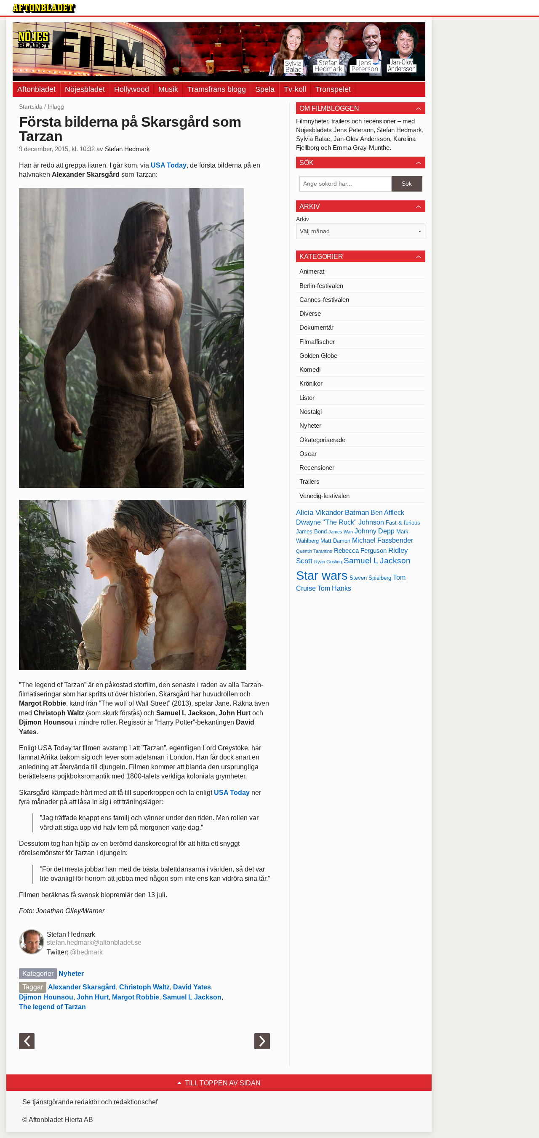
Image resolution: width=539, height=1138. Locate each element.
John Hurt (93, 997)
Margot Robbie (135, 997)
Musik (168, 89)
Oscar (308, 453)
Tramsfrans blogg (216, 89)
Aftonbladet (36, 89)
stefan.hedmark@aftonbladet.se (94, 942)
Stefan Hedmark (127, 149)
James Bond (311, 531)
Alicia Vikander (319, 512)
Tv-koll (295, 89)
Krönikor (311, 383)
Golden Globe (318, 355)
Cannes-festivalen (324, 299)
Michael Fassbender (382, 540)
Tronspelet (333, 89)
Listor (307, 397)
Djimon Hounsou (46, 997)
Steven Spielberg (370, 578)
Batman (357, 512)
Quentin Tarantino (314, 551)
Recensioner (316, 467)
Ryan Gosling (328, 561)
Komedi (309, 369)
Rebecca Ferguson (360, 550)
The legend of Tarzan (52, 1006)
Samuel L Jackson (192, 997)
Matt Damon (335, 541)
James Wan (340, 531)
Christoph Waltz (144, 987)
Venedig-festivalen (324, 495)
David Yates (192, 987)
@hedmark (86, 952)
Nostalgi (310, 411)
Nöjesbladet (85, 89)
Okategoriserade (322, 439)
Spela (265, 89)
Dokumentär (316, 327)
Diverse (310, 313)
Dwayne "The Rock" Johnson (340, 522)
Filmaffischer (317, 341)
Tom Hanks (334, 588)
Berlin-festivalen (321, 285)
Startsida (31, 106)
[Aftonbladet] (44, 8)
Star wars (322, 575)
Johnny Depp (375, 531)
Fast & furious (403, 523)
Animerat (311, 271)
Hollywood (131, 89)
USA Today (169, 165)
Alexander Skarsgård (82, 987)
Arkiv (302, 219)
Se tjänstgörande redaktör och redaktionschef (89, 1102)
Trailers (309, 481)
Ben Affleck (387, 512)
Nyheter (71, 973)
